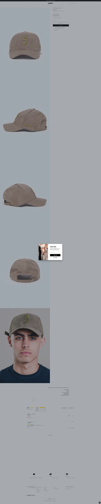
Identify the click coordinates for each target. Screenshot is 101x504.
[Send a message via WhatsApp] (100, 503)
